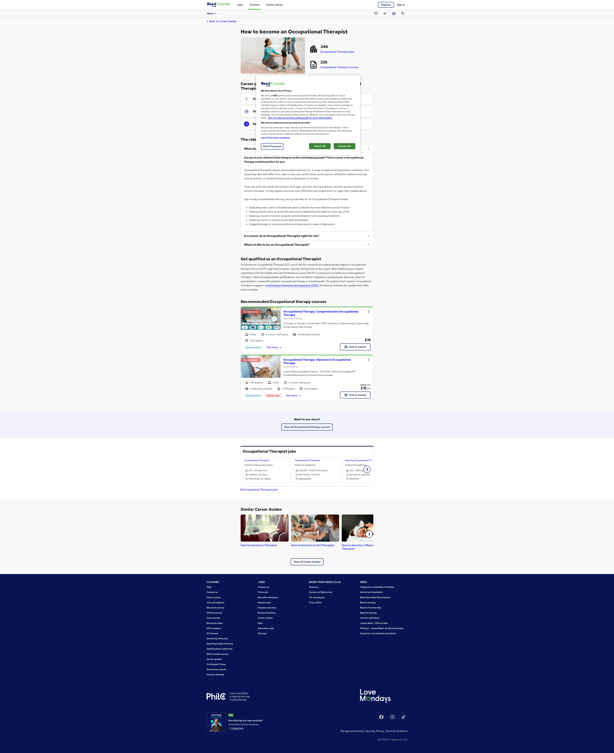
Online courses (214, 612)
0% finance (212, 633)
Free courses (213, 617)
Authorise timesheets (371, 592)
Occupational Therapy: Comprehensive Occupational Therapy (320, 313)
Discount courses (215, 607)
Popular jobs (264, 602)
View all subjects (215, 602)
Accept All (344, 146)
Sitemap (262, 633)
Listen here (237, 728)
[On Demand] (260, 320)
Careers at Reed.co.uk (320, 592)
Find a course (214, 597)
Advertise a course (216, 669)
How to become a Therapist (259, 545)
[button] (367, 469)
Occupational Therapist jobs (337, 51)
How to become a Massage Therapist (359, 547)
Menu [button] (210, 13)
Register (386, 4)
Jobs (240, 4)
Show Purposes (272, 146)
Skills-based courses (217, 654)
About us (313, 587)
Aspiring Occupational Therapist (362, 460)
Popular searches (267, 607)
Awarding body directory (220, 643)
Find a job (263, 592)
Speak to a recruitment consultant (378, 633)
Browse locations (267, 612)
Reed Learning (368, 602)
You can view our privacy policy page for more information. (300, 117)
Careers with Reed (369, 617)
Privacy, (381, 731)
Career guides (214, 659)
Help (209, 587)
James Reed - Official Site (374, 623)
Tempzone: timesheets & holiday (377, 587)
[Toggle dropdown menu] (368, 311)
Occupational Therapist (256, 460)
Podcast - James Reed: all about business (382, 628)
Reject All (320, 146)
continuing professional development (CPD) (292, 285)
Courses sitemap (215, 674)
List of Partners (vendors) (275, 137)
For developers (317, 597)
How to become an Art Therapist (312, 545)
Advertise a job (266, 628)
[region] (308, 115)
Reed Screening (368, 612)
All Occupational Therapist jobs (259, 489)
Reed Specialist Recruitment (375, 597)
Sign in (401, 4)
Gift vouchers (214, 628)
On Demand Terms (216, 664)
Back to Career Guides (223, 21)
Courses (255, 4)
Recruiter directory (268, 597)
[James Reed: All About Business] (216, 722)
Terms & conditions (396, 731)
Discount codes (215, 623)
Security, (370, 731)
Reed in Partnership (370, 607)
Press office (315, 602)
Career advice (274, 4)
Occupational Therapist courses (339, 67)
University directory (217, 638)
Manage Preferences (352, 731)
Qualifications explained (219, 648)
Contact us (212, 592)
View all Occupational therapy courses (307, 427)
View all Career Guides (307, 561)
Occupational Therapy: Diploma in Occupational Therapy (317, 361)
